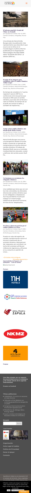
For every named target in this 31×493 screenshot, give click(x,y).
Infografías (18, 35)
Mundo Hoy (6, 88)
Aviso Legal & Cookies (11, 446)
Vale (8, 490)
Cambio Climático (8, 35)
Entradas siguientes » (20, 259)
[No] (29, 487)
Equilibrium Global (11, 33)
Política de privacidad (18, 490)
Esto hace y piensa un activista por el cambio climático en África (14, 226)
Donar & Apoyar (9, 452)
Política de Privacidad (11, 449)
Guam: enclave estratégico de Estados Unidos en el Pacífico (14, 414)
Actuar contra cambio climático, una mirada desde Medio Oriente (14, 129)
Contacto (6, 455)
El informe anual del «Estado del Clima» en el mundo (13, 31)
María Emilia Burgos (21, 86)
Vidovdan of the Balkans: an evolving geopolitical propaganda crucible (16, 402)
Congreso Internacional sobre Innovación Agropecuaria (14, 406)
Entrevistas (18, 231)
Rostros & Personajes (17, 88)
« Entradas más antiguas (11, 257)
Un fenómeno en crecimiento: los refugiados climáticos (13, 179)
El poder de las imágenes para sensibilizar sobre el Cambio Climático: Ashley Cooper (15, 81)
